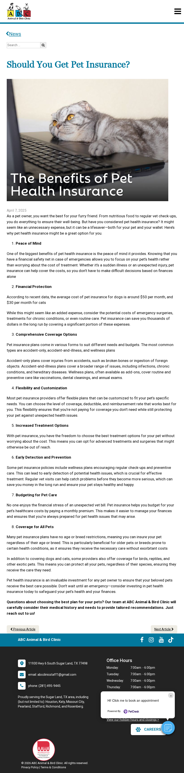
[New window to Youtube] (161, 640)
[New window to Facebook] (142, 640)
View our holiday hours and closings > (133, 719)
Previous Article (24, 629)
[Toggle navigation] (178, 11)
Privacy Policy (30, 767)
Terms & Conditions (53, 767)
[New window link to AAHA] (45, 749)
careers (152, 729)
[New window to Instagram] (151, 640)
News (15, 34)
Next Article (162, 629)
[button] (168, 727)
